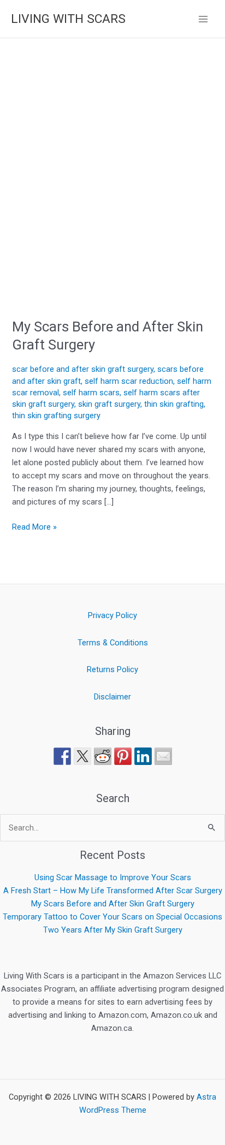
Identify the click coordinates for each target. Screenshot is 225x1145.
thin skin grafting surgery (56, 415)
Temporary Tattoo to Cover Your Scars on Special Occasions (112, 917)
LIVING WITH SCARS (68, 18)
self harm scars (91, 393)
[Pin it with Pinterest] (123, 756)
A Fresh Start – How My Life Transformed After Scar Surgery (112, 890)
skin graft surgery (109, 404)
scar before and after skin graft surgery (82, 369)
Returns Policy (112, 669)
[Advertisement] (112, 156)
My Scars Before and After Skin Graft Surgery (112, 904)
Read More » (34, 526)
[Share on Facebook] (62, 756)
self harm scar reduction (129, 381)
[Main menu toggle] (203, 18)
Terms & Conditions (113, 643)
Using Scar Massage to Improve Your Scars (112, 877)
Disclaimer (112, 697)
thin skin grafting (174, 404)
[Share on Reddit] (102, 756)
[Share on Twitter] (82, 756)
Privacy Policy (112, 615)
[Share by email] (163, 756)
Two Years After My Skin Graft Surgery (112, 930)
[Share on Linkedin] (143, 756)
